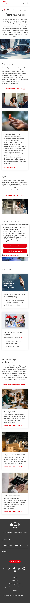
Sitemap (15, 577)
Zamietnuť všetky (15, 246)
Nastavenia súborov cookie (11, 255)
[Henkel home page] (2, 10)
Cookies (15, 590)
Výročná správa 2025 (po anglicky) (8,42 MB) (13, 343)
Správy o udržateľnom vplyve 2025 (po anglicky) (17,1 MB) (15, 301)
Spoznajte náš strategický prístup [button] (14, 384)
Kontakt (14, 561)
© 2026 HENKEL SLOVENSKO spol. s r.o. (15, 595)
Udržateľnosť (10, 10)
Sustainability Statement (13, 337)
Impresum (15, 580)
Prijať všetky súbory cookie (15, 251)
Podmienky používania (15, 584)
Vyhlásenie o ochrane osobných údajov (15, 587)
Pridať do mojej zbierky (13, 305)
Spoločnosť (6, 540)
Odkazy (4, 551)
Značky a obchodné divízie (11, 545)
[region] (15, 241)
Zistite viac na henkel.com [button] (14, 88)
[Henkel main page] (4, 2)
